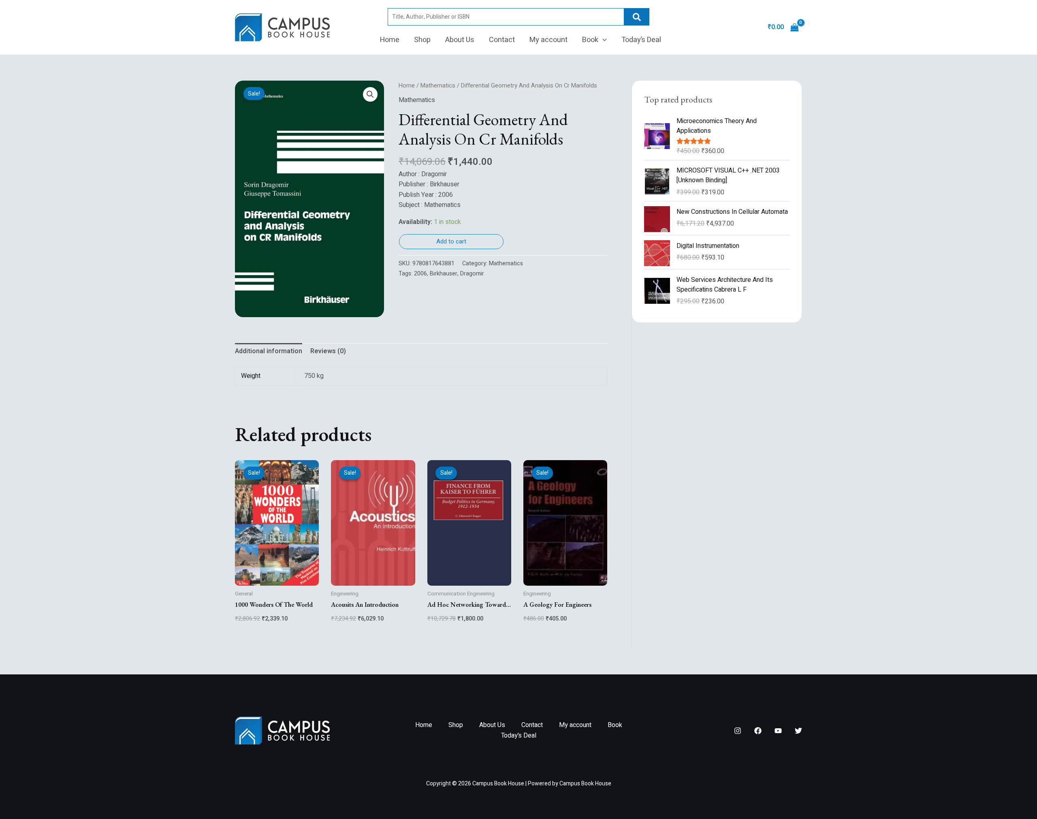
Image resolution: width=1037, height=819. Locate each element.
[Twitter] (798, 730)
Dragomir (472, 273)
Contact (502, 39)
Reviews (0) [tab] (328, 351)
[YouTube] (778, 730)
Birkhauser (443, 273)
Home (389, 39)
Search (636, 17)
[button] (602, 40)
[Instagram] (737, 730)
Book (590, 39)
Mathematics (437, 85)
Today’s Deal (641, 39)
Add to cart (451, 241)
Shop (422, 39)
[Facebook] (758, 730)
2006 (420, 273)
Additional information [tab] (268, 351)
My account (548, 39)
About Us (459, 39)
